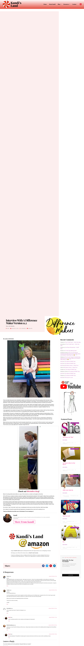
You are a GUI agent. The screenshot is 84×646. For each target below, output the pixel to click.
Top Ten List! (66, 516)
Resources (66, 4)
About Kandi (52, 4)
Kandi (9, 617)
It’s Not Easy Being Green (71, 350)
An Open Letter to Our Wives (69, 463)
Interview (30, 328)
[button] (80, 4)
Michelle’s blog (33, 491)
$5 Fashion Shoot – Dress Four (71, 365)
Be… (64, 541)
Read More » (65, 467)
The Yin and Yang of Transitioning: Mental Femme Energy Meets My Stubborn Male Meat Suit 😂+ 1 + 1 (70, 354)
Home (45, 4)
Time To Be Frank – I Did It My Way (73, 342)
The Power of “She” (68, 437)
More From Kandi (24, 521)
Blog (59, 4)
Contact (74, 4)
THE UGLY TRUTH (68, 490)
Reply (7, 604)
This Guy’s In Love (69, 377)
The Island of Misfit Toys (70, 361)
